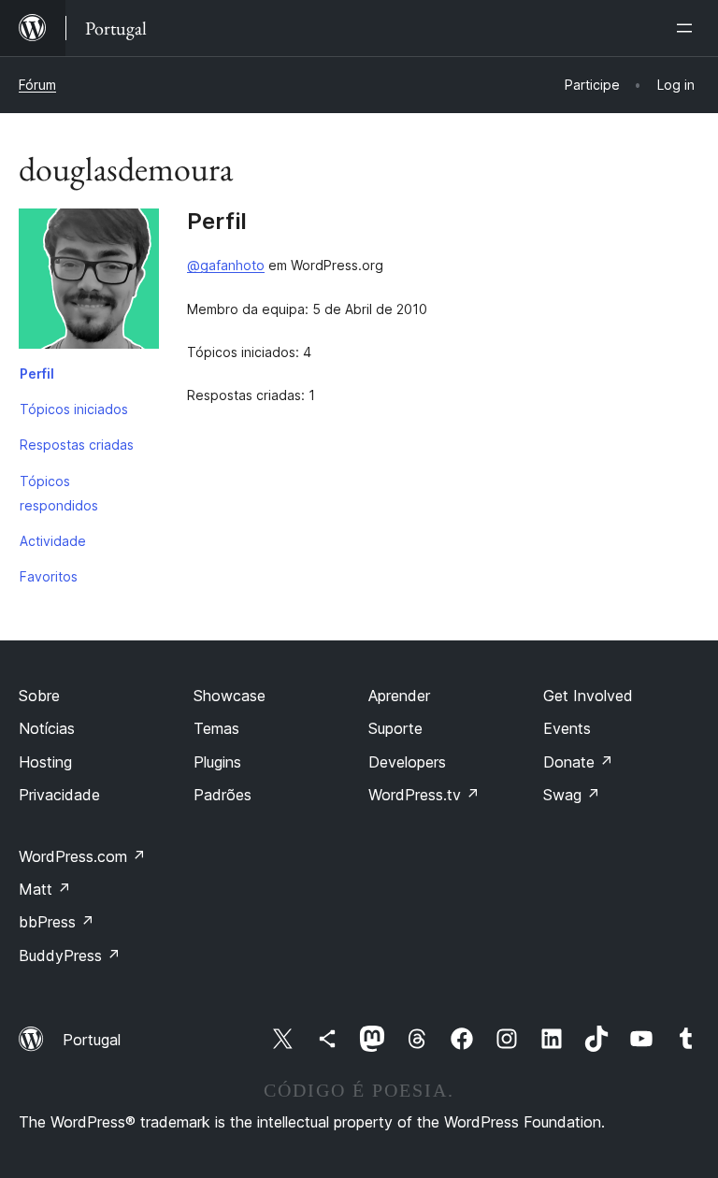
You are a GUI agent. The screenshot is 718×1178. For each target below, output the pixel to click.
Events (567, 728)
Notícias (47, 728)
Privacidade (59, 794)
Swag (571, 794)
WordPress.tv (424, 794)
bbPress (56, 921)
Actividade (53, 541)
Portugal (92, 1039)
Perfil (37, 373)
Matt (45, 889)
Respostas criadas (77, 445)
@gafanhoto (226, 265)
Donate (578, 762)
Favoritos (49, 576)
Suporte (395, 728)
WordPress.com (82, 856)
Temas (216, 728)
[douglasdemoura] (89, 282)
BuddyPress (70, 955)
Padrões (222, 794)
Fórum (37, 85)
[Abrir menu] (688, 28)
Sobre (39, 695)
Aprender (399, 695)
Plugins (217, 762)
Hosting (45, 762)
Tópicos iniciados (74, 409)
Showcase (230, 695)
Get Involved (588, 695)
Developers (407, 762)
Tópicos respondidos (59, 493)
